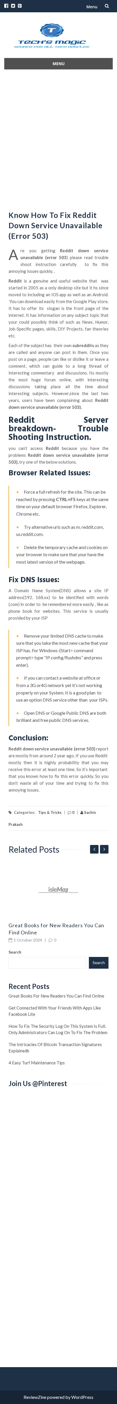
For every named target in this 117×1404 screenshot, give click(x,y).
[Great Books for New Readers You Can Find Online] (58, 890)
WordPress (82, 1397)
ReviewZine (35, 1397)
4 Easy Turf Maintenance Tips (37, 1062)
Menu (91, 6)
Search (15, 952)
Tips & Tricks (50, 812)
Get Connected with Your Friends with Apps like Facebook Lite (55, 1011)
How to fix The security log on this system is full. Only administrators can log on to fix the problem (58, 1029)
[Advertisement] (58, 138)
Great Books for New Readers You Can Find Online (56, 995)
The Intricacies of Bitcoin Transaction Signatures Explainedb (55, 1047)
